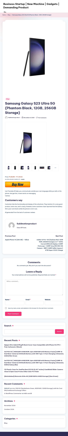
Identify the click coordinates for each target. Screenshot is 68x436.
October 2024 (9, 409)
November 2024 (9, 405)
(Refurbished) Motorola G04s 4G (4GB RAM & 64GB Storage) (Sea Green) (31, 376)
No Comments (42, 117)
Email (28, 300)
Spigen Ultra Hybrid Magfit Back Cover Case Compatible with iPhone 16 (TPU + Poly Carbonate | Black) (32, 346)
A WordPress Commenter (12, 393)
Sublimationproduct (27, 223)
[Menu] (5, 12)
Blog (7, 99)
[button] (21, 227)
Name (7, 300)
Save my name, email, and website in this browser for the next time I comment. (30, 308)
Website (47, 300)
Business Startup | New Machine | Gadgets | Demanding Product (31, 5)
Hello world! (28, 393)
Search (7, 325)
